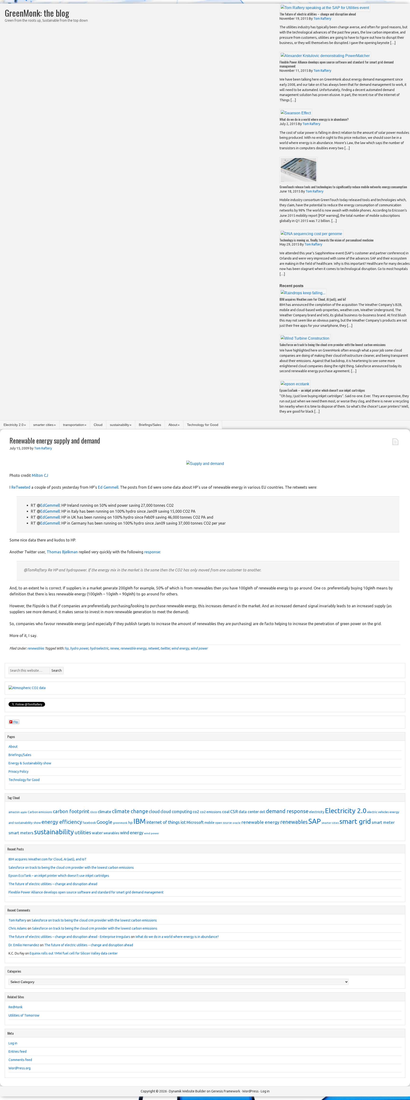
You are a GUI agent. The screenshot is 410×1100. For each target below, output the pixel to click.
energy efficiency (62, 822)
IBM (139, 821)
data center (249, 812)
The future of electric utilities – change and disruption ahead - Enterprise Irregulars (69, 937)
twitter (165, 648)
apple (23, 812)
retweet (153, 648)
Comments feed (20, 1060)
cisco (93, 812)
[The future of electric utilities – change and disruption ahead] (325, 8)
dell (262, 812)
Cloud (98, 425)
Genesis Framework (225, 1091)
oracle (237, 822)
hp (67, 648)
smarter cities (43, 425)
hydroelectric (99, 648)
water (97, 832)
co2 (196, 811)
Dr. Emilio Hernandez (24, 945)
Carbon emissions (40, 812)
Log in (13, 1043)
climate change (130, 811)
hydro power (79, 648)
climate (104, 811)
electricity (316, 812)
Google (104, 822)
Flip (15, 722)
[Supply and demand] (205, 464)
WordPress (250, 1091)
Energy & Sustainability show (30, 763)
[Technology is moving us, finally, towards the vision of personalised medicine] (311, 234)
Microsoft (195, 822)
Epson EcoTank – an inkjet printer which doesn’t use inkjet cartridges (322, 390)
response (152, 552)
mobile (209, 823)
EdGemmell (50, 505)
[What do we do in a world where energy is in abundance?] (296, 113)
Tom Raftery (17, 920)
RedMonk (16, 1007)
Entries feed (18, 1051)
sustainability (119, 425)
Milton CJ (40, 475)
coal (225, 812)
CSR (234, 811)
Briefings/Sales (150, 425)
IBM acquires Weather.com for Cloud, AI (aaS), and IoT (313, 299)
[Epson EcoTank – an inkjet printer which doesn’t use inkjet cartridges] (295, 384)
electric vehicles (378, 812)
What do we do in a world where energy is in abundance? (314, 119)
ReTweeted (20, 487)
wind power (199, 648)
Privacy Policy (18, 771)
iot (183, 822)
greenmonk (120, 822)
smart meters (21, 832)
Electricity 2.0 (13, 425)
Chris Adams (18, 928)
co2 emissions (210, 812)
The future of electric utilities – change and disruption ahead (318, 13)
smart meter (383, 822)
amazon (14, 812)
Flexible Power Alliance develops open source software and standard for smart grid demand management (337, 64)
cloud (154, 811)
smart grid (355, 821)
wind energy (180, 648)
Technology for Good (202, 425)
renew (114, 648)
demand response (287, 811)
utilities (83, 832)
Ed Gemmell (108, 487)
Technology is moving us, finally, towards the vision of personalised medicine (326, 239)
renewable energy (133, 648)
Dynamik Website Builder (187, 1091)
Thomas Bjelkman (62, 552)
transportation (73, 425)
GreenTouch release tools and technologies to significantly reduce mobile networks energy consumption (343, 186)
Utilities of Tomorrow (24, 1015)
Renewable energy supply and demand (54, 440)
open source (223, 822)
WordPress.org (20, 1068)
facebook (89, 822)
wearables (111, 833)
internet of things (163, 822)
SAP (314, 821)
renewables (35, 648)
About (172, 425)
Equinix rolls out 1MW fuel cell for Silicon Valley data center (74, 953)
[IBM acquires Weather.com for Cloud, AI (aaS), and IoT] (303, 293)
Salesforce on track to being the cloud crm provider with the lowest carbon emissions (333, 344)
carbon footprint (71, 811)
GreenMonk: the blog (37, 12)
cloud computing (176, 811)
